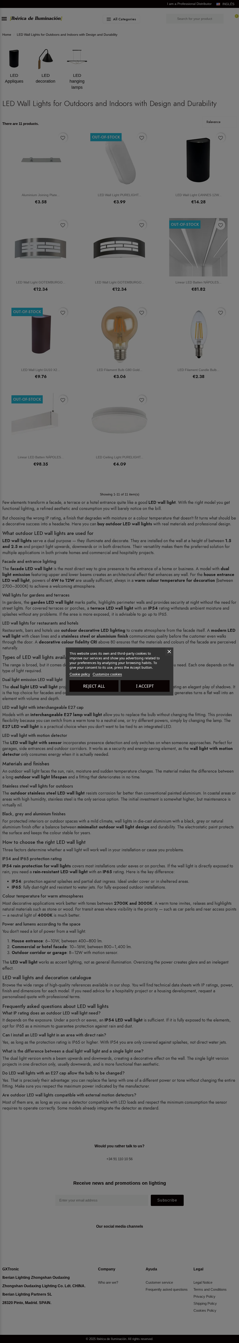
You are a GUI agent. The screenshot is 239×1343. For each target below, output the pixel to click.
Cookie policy (80, 674)
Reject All (94, 686)
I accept (145, 686)
